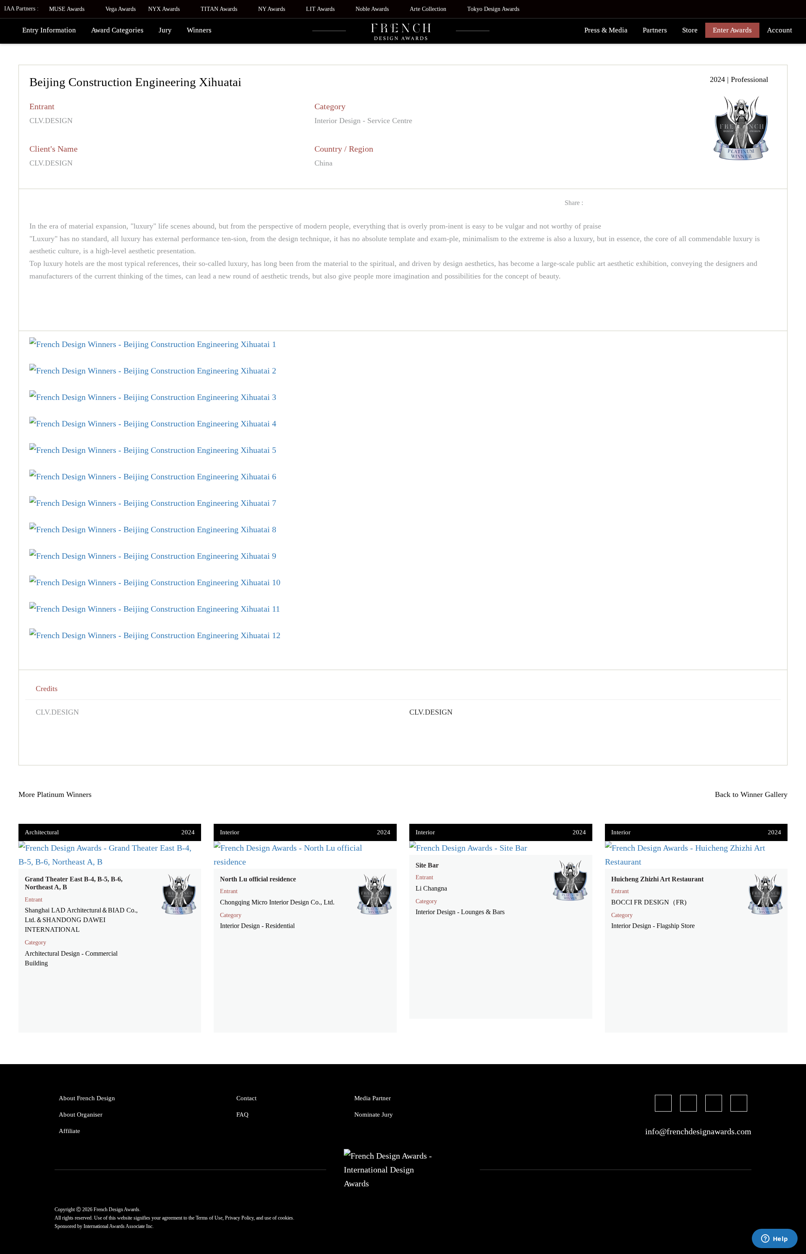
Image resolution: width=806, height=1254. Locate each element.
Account (779, 30)
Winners (199, 30)
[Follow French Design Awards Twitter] (688, 1104)
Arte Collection (429, 9)
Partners (655, 30)
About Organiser (80, 1114)
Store (690, 30)
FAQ (242, 1114)
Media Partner (372, 1098)
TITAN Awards (220, 9)
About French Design (87, 1098)
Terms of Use (209, 1218)
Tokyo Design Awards (493, 9)
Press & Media (606, 30)
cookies (285, 1218)
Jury (165, 30)
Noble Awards (373, 9)
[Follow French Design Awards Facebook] (663, 1104)
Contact (246, 1098)
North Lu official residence (258, 879)
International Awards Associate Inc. (119, 1226)
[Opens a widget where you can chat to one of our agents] (774, 1239)
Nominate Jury (373, 1114)
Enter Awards (732, 30)
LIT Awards (321, 9)
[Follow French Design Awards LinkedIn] (738, 1104)
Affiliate (69, 1131)
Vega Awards (120, 9)
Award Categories (117, 30)
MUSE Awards (67, 9)
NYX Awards (164, 9)
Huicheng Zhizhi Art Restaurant (657, 879)
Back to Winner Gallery (749, 794)
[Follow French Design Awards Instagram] (713, 1104)
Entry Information (49, 30)
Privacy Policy (239, 1218)
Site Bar (427, 865)
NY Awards (272, 9)
